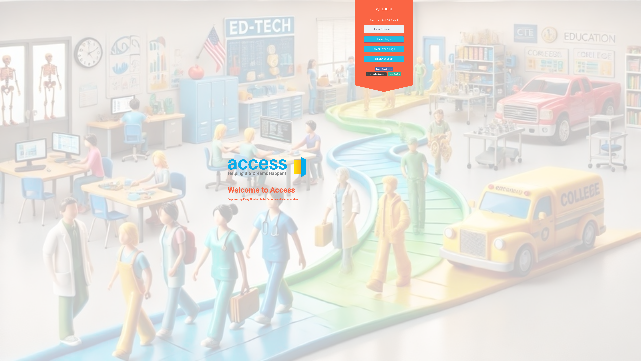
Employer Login (384, 58)
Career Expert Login (383, 49)
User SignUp (395, 74)
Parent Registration (384, 69)
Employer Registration (376, 74)
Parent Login (384, 39)
